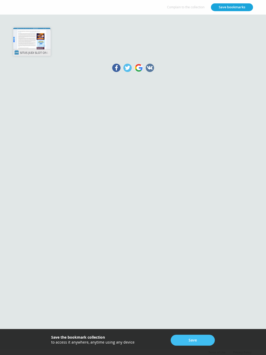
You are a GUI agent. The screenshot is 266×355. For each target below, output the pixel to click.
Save (193, 340)
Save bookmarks (232, 7)
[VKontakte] (150, 67)
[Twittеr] (127, 67)
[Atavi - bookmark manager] (28, 7)
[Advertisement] (133, 152)
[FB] (116, 67)
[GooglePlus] (139, 67)
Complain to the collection (185, 7)
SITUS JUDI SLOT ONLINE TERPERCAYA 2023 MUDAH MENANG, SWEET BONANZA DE (35, 53)
